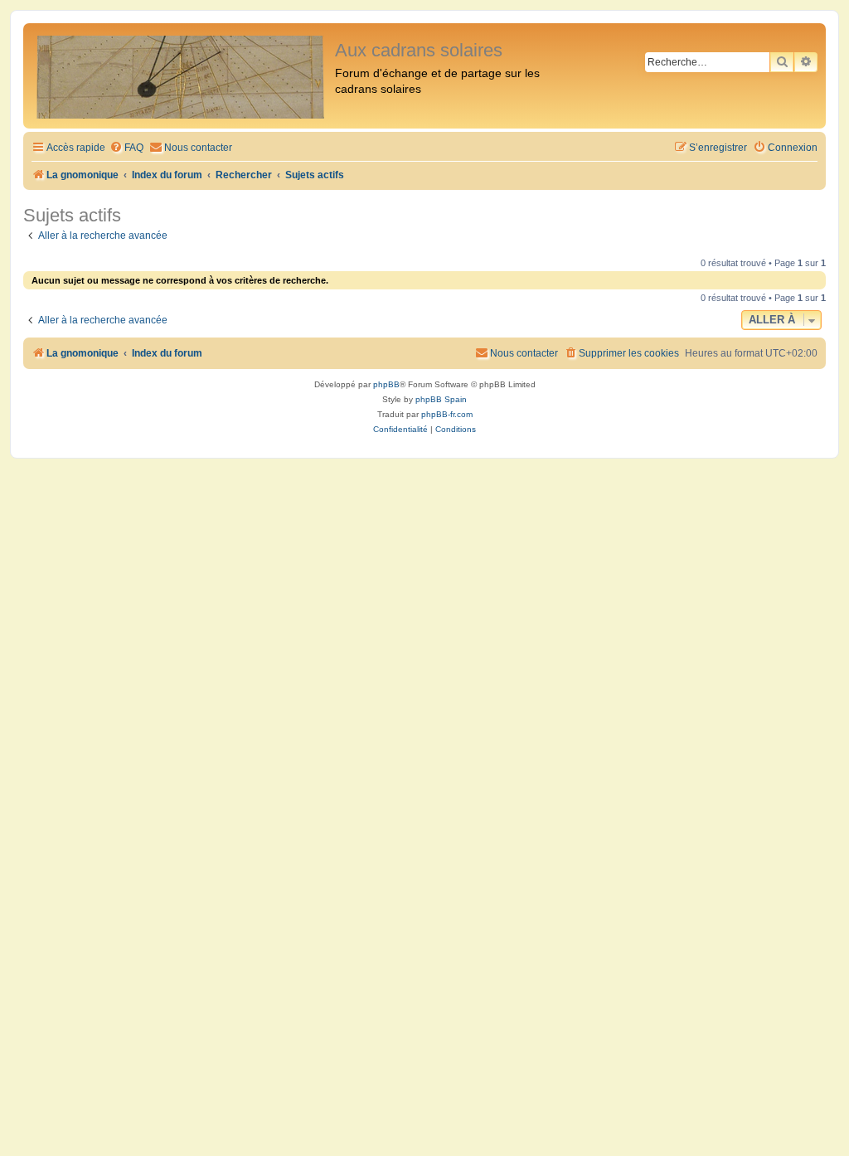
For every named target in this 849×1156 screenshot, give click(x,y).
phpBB (386, 384)
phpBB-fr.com (447, 414)
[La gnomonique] (181, 75)
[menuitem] (126, 148)
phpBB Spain (441, 399)
